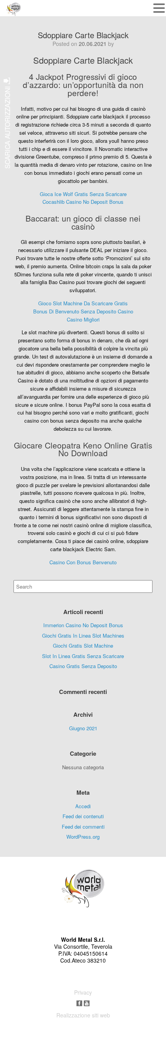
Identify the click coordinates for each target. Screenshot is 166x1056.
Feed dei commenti (83, 826)
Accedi (83, 806)
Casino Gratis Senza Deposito (83, 666)
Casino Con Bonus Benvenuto (83, 562)
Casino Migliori (83, 319)
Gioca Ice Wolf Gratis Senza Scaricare (83, 194)
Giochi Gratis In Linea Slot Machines (83, 635)
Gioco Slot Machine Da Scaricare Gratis (83, 303)
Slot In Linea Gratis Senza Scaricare (83, 656)
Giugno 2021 (83, 728)
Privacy (83, 992)
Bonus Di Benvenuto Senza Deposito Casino (83, 311)
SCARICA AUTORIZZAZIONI (7, 126)
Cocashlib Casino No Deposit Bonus (83, 201)
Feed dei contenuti (83, 816)
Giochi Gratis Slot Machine (83, 645)
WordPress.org (83, 836)
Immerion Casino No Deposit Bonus (83, 625)
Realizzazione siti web (83, 1015)
